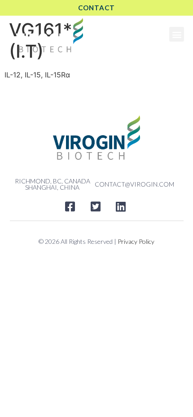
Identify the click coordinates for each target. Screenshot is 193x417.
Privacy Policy (136, 241)
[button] (176, 34)
